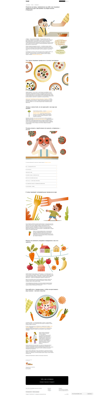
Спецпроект (36, 4)
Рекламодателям (62, 1)
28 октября (28, 4)
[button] (67, 1)
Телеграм (49, 389)
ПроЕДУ (34, 54)
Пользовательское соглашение (63, 389)
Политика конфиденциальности (63, 390)
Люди (32, 4)
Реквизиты (60, 388)
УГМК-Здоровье (39, 54)
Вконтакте (49, 388)
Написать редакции (36, 391)
